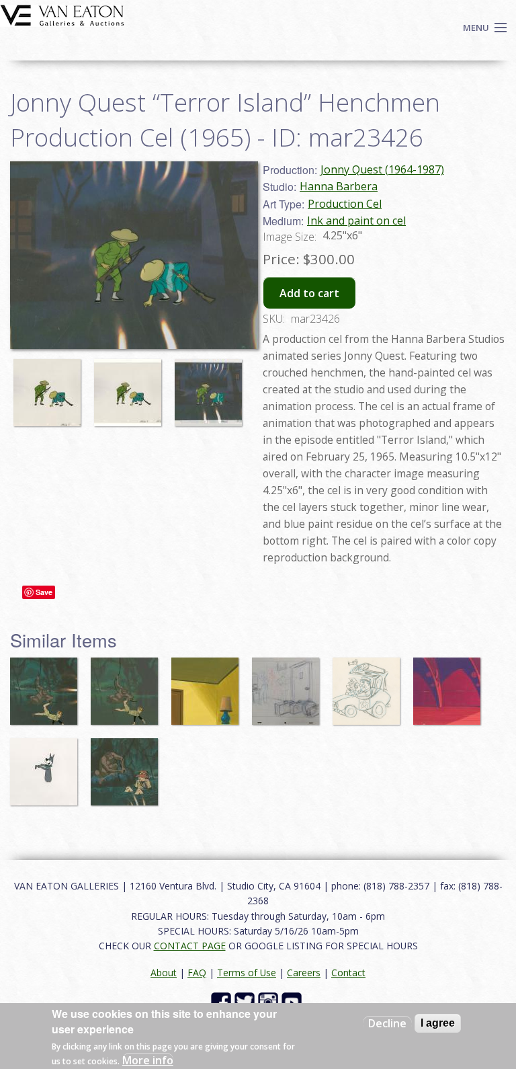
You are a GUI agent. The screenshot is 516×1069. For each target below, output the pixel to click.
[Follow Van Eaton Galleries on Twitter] (246, 1000)
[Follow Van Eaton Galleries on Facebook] (222, 1000)
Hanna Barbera (339, 186)
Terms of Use (246, 972)
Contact (348, 972)
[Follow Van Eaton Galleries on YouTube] (293, 1000)
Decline (387, 1023)
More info (147, 1060)
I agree (438, 1023)
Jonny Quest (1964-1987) (382, 169)
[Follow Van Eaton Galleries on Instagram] (270, 1000)
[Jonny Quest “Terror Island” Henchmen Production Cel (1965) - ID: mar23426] (50, 386)
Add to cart (309, 293)
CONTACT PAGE (190, 945)
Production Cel (345, 203)
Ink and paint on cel (356, 220)
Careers (303, 972)
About (163, 972)
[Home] (62, 14)
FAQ (196, 972)
